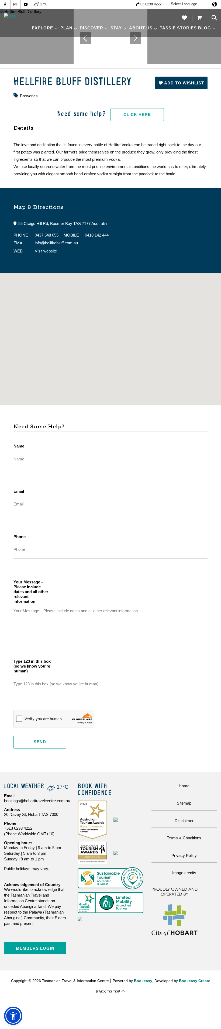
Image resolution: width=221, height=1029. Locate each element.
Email (18, 491)
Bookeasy (143, 981)
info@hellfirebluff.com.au (56, 243)
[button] (181, 83)
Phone (19, 536)
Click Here (137, 114)
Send (40, 742)
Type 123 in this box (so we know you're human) (32, 666)
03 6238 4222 (150, 4)
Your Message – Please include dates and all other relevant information (30, 592)
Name (18, 446)
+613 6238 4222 (18, 828)
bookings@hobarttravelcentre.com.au (37, 800)
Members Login (35, 948)
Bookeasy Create (194, 981)
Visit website (46, 251)
